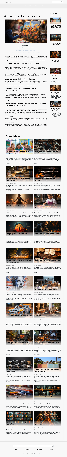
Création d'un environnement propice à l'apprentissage (25, 50)
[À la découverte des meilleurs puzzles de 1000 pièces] (47, 337)
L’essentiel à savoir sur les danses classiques (56, 60)
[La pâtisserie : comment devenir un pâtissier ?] (55, 71)
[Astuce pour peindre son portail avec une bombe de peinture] (55, 21)
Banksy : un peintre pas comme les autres (19, 288)
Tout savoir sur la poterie (14, 397)
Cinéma (36, 5)
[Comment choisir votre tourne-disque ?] (47, 310)
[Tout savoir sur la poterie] (19, 392)
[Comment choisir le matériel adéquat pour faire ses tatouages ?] (47, 228)
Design (30, 5)
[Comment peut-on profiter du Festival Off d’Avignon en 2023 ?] (19, 255)
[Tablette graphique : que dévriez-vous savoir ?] (19, 337)
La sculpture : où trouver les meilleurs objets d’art (56, 43)
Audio (25, 5)
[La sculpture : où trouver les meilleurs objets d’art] (55, 37)
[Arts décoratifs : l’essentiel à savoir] (47, 392)
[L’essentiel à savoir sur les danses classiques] (55, 54)
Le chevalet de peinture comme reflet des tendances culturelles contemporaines (25, 52)
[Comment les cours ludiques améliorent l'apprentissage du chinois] (19, 146)
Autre (41, 5)
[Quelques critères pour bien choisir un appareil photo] (19, 364)
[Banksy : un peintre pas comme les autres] (19, 283)
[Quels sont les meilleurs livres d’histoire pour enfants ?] (19, 173)
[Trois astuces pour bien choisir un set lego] (19, 310)
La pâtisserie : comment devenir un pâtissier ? (56, 77)
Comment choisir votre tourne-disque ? (46, 315)
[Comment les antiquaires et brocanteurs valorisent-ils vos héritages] (47, 146)
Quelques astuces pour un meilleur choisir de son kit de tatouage (56, 110)
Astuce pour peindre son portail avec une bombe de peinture (56, 26)
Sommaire (26, 45)
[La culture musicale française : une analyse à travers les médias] (19, 228)
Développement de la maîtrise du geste (25, 48)
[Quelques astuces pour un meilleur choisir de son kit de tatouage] (55, 104)
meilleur (18, 66)
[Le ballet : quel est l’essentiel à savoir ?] (55, 88)
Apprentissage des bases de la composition (26, 47)
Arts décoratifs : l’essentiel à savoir (45, 397)
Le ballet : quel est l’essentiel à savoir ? (56, 93)
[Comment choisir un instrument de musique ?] (47, 173)
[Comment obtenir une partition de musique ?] (47, 255)
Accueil (5, 10)
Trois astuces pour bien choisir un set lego (19, 315)
